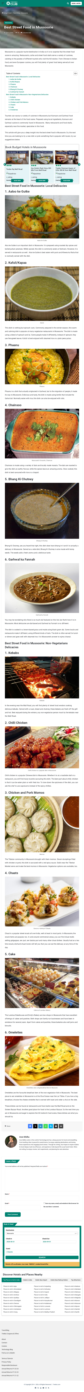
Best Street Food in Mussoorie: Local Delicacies (23, 77)
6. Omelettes (13, 110)
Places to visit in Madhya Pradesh (44, 1312)
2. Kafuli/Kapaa (14, 82)
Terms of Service (7, 1358)
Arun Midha (24, 1137)
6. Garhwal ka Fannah (16, 92)
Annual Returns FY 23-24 (10, 1369)
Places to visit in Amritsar (11, 1295)
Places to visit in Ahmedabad (12, 1289)
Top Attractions (75, 1280)
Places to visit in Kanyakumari (43, 1300)
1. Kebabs (12, 97)
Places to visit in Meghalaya (73, 1297)
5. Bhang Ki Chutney (16, 89)
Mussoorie (24, 13)
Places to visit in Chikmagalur (12, 1306)
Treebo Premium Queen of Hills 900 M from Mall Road (66, 169)
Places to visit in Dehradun (42, 1289)
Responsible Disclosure (9, 1365)
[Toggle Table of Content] (74, 73)
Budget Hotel (7, 13)
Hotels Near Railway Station (59, 1280)
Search (42, 1257)
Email (7, 1203)
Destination (10, 1230)
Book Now (17, 180)
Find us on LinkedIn (8, 1353)
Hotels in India (27, 1280)
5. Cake (11, 107)
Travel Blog (16, 13)
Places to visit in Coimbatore (12, 1309)
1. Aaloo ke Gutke (15, 79)
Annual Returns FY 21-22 (10, 1375)
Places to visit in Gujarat (41, 1292)
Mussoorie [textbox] (41, 1233)
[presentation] (5, 164)
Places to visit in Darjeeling (42, 1286)
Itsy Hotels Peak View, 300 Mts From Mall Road (41, 169)
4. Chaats (12, 105)
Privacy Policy (6, 1362)
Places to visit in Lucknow (42, 1309)
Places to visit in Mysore (72, 1306)
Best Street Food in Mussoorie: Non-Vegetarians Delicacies (27, 94)
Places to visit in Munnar (72, 1300)
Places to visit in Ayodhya (11, 1297)
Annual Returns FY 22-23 (10, 1372)
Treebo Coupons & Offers (10, 1334)
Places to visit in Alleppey (11, 1292)
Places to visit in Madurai (72, 1286)
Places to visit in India (40, 1295)
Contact (4, 1343)
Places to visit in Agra (10, 1286)
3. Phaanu (12, 84)
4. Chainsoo (13, 87)
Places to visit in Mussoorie (73, 1303)
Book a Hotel (76, 3)
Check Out (45, 1238)
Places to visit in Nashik (72, 1312)
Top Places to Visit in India (11, 1280)
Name (7, 1194)
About (4, 1339)
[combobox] (42, 1233)
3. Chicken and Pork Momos (18, 102)
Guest (8, 1248)
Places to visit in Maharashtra (74, 1292)
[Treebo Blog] (11, 3)
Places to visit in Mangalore (73, 1295)
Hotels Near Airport (41, 1280)
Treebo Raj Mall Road (14, 169)
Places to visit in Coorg (10, 1312)
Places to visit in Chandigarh (12, 1300)
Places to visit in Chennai (11, 1303)
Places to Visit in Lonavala (42, 1306)
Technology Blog (7, 1349)
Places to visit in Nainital (72, 1309)
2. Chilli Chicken (14, 100)
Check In (9, 1238)
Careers (4, 1346)
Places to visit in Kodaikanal (42, 1303)
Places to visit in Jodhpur (41, 1297)
